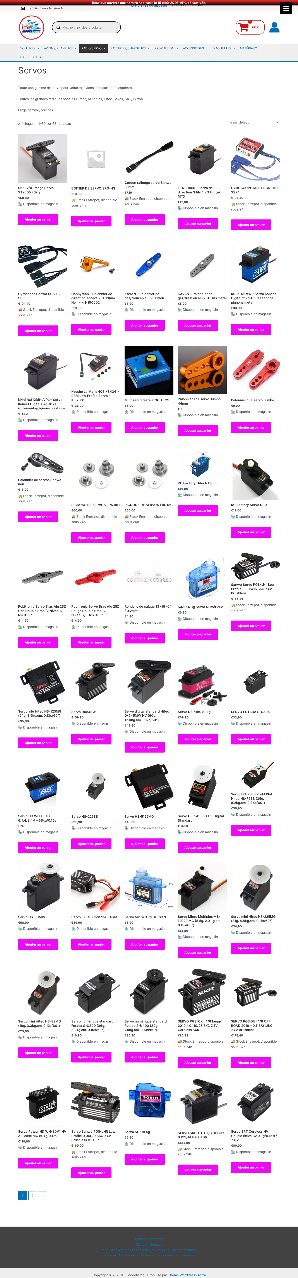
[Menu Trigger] (286, 8)
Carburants (30, 57)
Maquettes (222, 48)
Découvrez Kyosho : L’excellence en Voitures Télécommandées (149, 1250)
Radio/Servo (91, 48)
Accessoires (193, 48)
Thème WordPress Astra (187, 1275)
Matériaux (248, 48)
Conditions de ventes (149, 1239)
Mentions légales (149, 1244)
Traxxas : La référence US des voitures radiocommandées (149, 1255)
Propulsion (164, 48)
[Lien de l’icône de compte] (274, 27)
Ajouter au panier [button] (38, 219)
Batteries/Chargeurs (128, 48)
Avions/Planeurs (58, 48)
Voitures (27, 48)
